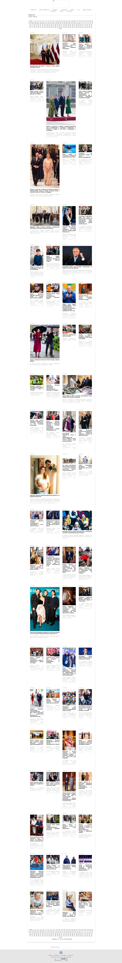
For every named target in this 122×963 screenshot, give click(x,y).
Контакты (69, 11)
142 (85, 24)
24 (66, 21)
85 (35, 23)
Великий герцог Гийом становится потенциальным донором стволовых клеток (53, 296)
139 (78, 24)
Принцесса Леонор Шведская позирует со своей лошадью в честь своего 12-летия (36, 567)
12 (46, 21)
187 (53, 27)
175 (91, 26)
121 (40, 24)
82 (30, 23)
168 (76, 26)
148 (34, 26)
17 (54, 21)
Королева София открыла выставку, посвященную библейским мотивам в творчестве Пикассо (45, 227)
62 (63, 22)
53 (48, 22)
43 (32, 22)
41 (29, 22)
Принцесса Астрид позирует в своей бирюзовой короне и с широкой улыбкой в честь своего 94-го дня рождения (69, 755)
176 (30, 27)
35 (84, 21)
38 (88, 21)
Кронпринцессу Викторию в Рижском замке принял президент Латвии (45, 66)
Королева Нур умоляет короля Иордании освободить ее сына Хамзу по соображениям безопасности (69, 229)
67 (71, 22)
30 (75, 21)
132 (64, 24)
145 (91, 24)
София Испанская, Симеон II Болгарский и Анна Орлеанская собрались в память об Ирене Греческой (85, 433)
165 (70, 26)
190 (59, 27)
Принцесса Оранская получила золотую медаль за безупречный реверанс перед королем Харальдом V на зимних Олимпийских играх (36, 874)
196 (72, 27)
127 (53, 24)
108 (77, 23)
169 (78, 26)
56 (53, 22)
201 (83, 27)
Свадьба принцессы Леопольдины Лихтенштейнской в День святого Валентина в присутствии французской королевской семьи (36, 712)
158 (55, 26)
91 (45, 23)
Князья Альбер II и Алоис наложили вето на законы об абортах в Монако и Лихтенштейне (36, 839)
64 (66, 22)
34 (82, 21)
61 (61, 22)
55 (51, 22)
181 (40, 27)
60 (59, 22)
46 (37, 22)
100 (60, 23)
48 (40, 22)
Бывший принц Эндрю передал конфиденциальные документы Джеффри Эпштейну (53, 827)
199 (78, 27)
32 (79, 21)
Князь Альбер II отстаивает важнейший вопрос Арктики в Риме (69, 156)
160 (59, 26)
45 (35, 22)
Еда (78, 9)
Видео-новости (44, 9)
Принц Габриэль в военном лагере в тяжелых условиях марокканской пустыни (53, 701)
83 (32, 23)
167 (74, 26)
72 (79, 22)
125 (49, 24)
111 (83, 23)
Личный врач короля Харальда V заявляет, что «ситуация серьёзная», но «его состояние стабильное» (36, 422)
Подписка (57, 955)
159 (57, 26)
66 (69, 22)
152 (42, 26)
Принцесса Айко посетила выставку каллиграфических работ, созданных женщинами (69, 46)
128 (55, 24)
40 (92, 21)
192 (64, 27)
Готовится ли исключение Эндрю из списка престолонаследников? (85, 155)
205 (91, 27)
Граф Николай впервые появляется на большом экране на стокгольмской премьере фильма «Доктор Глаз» (45, 633)
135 (70, 24)
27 (71, 21)
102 (64, 23)
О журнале (53, 11)
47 (38, 22)
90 (43, 23)
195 (70, 27)
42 (30, 22)
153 (45, 26)
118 (34, 24)
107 (75, 23)
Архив (61, 11)
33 (80, 21)
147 (32, 26)
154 (47, 26)
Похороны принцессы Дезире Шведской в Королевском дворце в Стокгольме (85, 599)
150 (38, 26)
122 (42, 24)
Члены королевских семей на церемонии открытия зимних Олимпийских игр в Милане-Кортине (85, 867)
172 (85, 26)
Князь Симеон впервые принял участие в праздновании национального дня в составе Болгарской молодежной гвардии (85, 94)
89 (42, 23)
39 (90, 21)
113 (88, 23)
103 (66, 23)
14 (49, 21)
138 (76, 24)
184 (47, 27)
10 (43, 21)
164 (68, 26)
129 (57, 24)
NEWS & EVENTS (87, 9)
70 (76, 22)
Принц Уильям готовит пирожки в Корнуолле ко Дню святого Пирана (36, 93)
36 (85, 21)
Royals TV (55, 9)
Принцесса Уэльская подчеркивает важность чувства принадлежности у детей (53, 742)
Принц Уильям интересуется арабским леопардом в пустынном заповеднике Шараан (85, 742)
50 (43, 22)
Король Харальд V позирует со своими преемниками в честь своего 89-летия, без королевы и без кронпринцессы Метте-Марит (69, 568)
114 (90, 23)
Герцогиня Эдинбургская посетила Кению (69, 335)
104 (68, 23)
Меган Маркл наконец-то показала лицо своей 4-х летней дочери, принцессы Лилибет (85, 708)
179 (36, 27)
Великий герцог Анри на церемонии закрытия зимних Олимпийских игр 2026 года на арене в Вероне (53, 523)
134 (68, 24)
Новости (33, 9)
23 (64, 21)
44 (33, 22)
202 (85, 27)
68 (72, 22)
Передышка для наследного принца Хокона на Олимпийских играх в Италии (69, 708)
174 (89, 26)
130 (59, 24)
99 (58, 23)
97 (55, 23)
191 (61, 27)
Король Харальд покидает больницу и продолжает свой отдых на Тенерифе (85, 336)
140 (81, 24)
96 (53, 23)
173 (87, 26)
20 (59, 21)
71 (77, 22)
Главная (30, 16)
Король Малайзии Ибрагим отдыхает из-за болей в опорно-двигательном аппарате (36, 295)
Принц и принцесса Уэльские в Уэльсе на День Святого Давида (45, 360)
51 (45, 22)
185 (49, 27)
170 (81, 26)
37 (87, 21)
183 (45, 27)
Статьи (72, 9)
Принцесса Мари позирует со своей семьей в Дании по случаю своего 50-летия (69, 914)
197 (74, 27)
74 (82, 22)
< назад (30, 21)
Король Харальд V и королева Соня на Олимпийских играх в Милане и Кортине (53, 866)
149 (36, 26)
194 (68, 27)
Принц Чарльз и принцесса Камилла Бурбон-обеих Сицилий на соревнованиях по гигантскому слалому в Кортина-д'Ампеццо (69, 672)
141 (83, 24)
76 (85, 22)
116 (30, 24)
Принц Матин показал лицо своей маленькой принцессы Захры (53, 784)
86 (37, 23)
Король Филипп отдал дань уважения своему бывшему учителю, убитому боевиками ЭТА (36, 742)
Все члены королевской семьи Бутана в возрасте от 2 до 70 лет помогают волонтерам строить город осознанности (69, 468)
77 (87, 22)
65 (67, 22)
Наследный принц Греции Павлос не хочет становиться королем (85, 658)
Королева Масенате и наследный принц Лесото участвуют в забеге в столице (36, 388)
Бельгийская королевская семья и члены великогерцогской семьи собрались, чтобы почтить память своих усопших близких (69, 437)
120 (38, 24)
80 (92, 22)
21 (61, 21)
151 (40, 26)
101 (62, 23)
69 (74, 22)
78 (89, 22)
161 (61, 26)
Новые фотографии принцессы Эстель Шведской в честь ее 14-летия (85, 467)
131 (61, 24)
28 (72, 21)
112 (85, 23)
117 (32, 24)
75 (84, 22)
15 (51, 21)
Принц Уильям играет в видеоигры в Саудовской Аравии (36, 784)
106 (73, 23)
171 (83, 26)
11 (45, 21)
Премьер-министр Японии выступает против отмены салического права (85, 297)
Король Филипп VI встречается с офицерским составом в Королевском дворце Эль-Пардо (36, 660)
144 (89, 24)
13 (48, 21)
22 (62, 21)
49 (42, 22)
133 (66, 24)
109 (79, 23)
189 (57, 27)
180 (38, 27)
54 (50, 22)
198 (76, 27)
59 (58, 22)
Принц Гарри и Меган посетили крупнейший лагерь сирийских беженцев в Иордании (77, 396)
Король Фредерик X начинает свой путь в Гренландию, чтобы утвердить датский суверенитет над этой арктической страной (69, 609)
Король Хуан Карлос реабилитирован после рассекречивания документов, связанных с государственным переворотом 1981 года (69, 307)
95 (51, 23)
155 (49, 26)
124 (47, 24)
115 (92, 23)
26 (69, 21)
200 (81, 27)
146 (30, 26)
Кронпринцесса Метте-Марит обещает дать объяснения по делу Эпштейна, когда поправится (85, 905)
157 (53, 26)
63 (64, 22)
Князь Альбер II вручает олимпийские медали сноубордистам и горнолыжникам (69, 866)
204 (89, 27)
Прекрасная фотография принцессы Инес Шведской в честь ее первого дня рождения (36, 912)
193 (66, 27)
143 (87, 24)
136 (72, 24)
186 (51, 27)
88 (40, 23)
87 (38, 23)
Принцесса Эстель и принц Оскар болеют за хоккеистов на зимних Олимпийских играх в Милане (77, 532)
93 (48, 23)
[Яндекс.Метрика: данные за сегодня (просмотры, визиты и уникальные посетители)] (58, 959)
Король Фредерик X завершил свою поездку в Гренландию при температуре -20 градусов (85, 570)
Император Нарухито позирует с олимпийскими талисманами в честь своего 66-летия (36, 523)
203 (87, 27)
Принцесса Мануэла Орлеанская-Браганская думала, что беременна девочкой (45, 496)
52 (46, 22)
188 (55, 27)
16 (53, 21)
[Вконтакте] (61, 953)
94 (50, 23)
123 (45, 24)
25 (67, 21)
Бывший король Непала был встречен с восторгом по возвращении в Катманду (53, 660)
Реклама (63, 955)
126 (51, 24)
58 (56, 22)
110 (81, 23)
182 (42, 27)
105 (71, 23)
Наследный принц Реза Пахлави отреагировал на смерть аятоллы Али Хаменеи (77, 267)
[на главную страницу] (61, 4)
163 (66, 26)
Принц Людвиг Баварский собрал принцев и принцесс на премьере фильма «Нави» (53, 259)
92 (47, 23)
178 (34, 27)
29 (74, 21)
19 (58, 21)
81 (29, 23)
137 (74, 24)
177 (32, 27)
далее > (60, 28)
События (64, 9)
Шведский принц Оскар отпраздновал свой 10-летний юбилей (36, 268)
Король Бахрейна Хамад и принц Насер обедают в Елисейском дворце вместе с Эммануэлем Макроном (53, 904)
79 (90, 22)
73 (80, 22)
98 (56, 23)
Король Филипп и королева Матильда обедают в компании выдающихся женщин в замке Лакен (85, 46)
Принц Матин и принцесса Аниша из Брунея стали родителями (69, 826)
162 (64, 26)
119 (36, 24)
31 (77, 21)
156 (51, 26)
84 (34, 23)
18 (56, 21)
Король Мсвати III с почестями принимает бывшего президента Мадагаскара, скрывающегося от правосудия (85, 785)
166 (72, 26)
